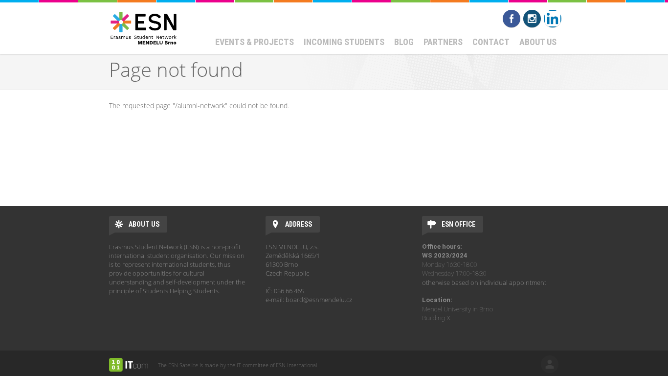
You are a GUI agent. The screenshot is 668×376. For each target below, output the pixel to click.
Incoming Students (344, 42)
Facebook (511, 18)
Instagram (532, 18)
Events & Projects (254, 42)
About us (538, 42)
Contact (491, 42)
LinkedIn (552, 18)
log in (549, 364)
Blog (404, 42)
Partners (443, 42)
